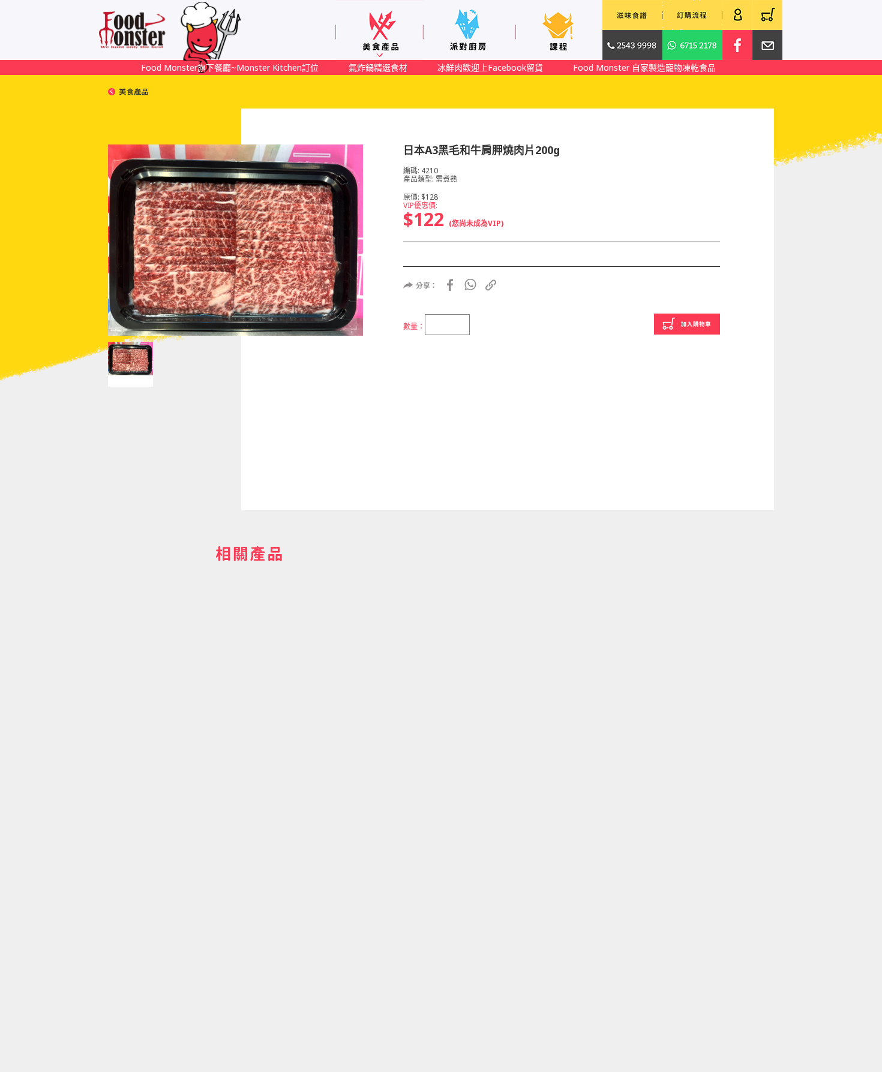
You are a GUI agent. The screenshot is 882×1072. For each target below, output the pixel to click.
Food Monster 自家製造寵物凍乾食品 (644, 67)
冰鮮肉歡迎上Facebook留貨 (490, 67)
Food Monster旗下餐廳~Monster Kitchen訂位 (230, 67)
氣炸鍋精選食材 (378, 67)
